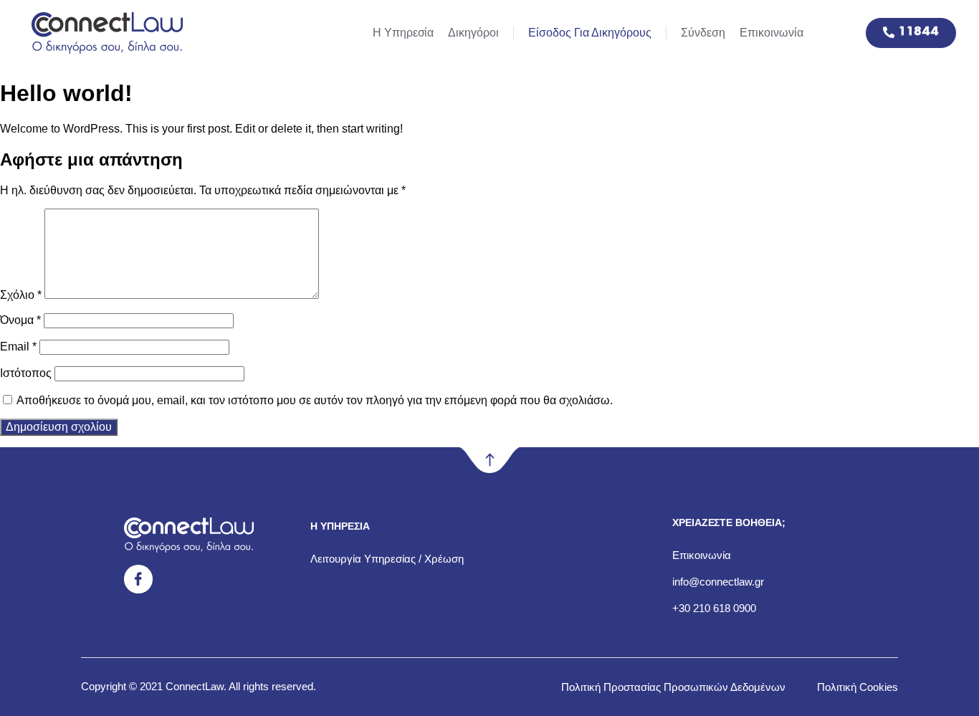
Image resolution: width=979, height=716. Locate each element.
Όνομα (20, 320)
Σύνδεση (703, 33)
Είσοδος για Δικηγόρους (589, 33)
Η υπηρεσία (403, 33)
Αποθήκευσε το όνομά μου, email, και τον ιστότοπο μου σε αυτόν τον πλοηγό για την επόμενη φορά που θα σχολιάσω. (314, 400)
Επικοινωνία (771, 33)
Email (18, 346)
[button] (911, 33)
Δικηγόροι (473, 33)
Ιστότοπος (26, 373)
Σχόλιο (21, 295)
